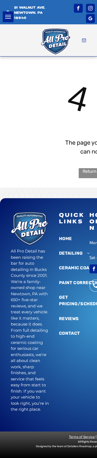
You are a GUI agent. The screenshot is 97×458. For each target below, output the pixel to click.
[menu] (8, 16)
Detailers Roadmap (79, 446)
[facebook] (78, 9)
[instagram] (90, 9)
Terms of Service (82, 437)
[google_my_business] (90, 19)
